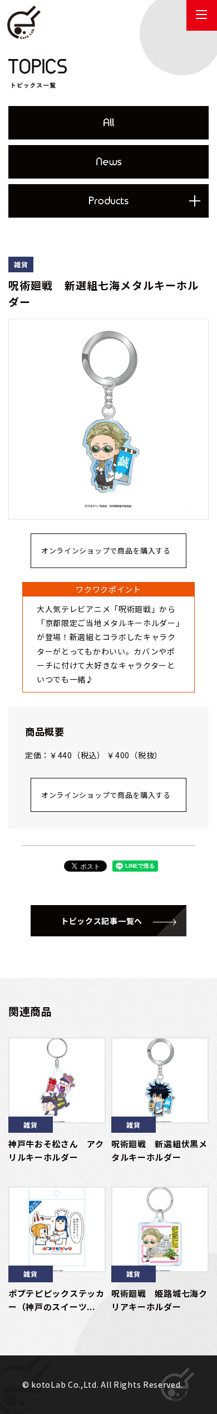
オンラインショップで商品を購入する (106, 550)
